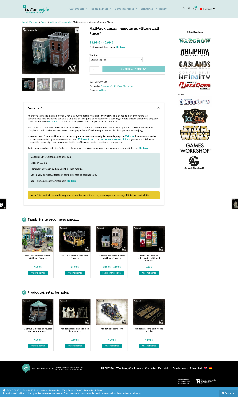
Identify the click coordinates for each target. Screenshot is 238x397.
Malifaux (53, 22)
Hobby (162, 8)
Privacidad (196, 368)
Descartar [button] (230, 393)
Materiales (164, 368)
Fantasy (44, 22)
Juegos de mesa (99, 8)
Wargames (147, 8)
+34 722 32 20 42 (76, 369)
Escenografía (65, 22)
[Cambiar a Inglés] (205, 368)
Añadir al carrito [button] (38, 272)
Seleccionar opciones (111, 272)
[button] (77, 30)
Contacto (150, 368)
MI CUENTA (107, 368)
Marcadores (128, 86)
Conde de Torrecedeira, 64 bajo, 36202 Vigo (69, 367)
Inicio (24, 22)
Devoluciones (180, 368)
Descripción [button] (36, 108)
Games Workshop (124, 8)
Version (94, 55)
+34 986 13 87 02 (63, 369)
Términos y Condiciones (129, 368)
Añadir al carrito (133, 69)
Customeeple (76, 8)
